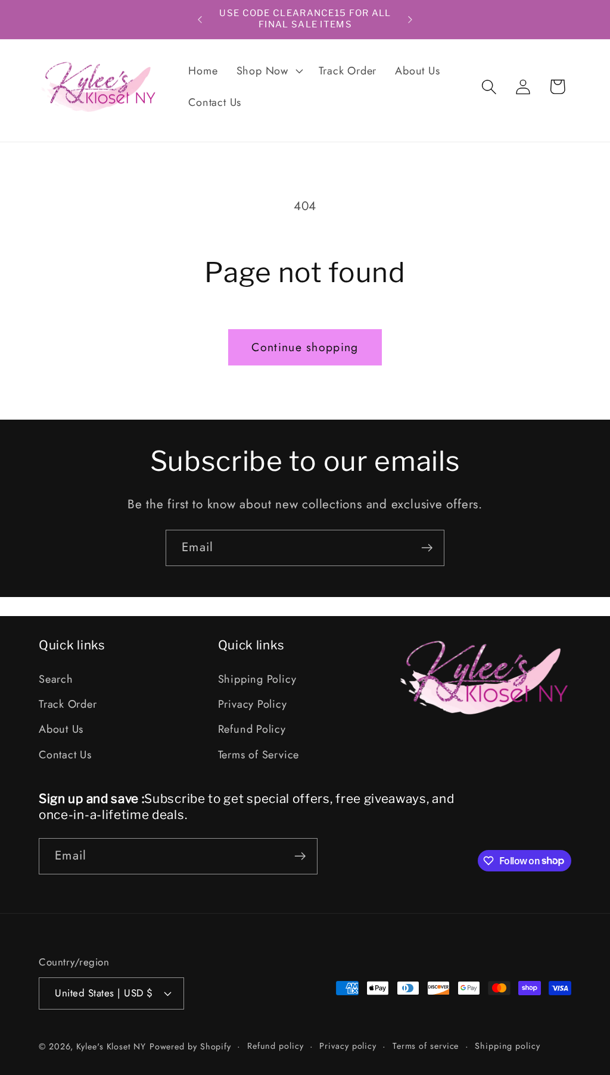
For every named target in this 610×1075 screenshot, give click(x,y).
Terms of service (426, 1046)
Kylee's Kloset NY (110, 1046)
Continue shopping (304, 347)
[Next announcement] (410, 19)
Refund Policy (252, 729)
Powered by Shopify (190, 1046)
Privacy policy (347, 1046)
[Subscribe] (427, 548)
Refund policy (275, 1046)
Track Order (68, 704)
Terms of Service (258, 754)
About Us (61, 729)
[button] (268, 71)
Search (56, 679)
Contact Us (65, 754)
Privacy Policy (252, 704)
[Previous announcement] (200, 19)
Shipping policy (507, 1046)
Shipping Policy (257, 679)
